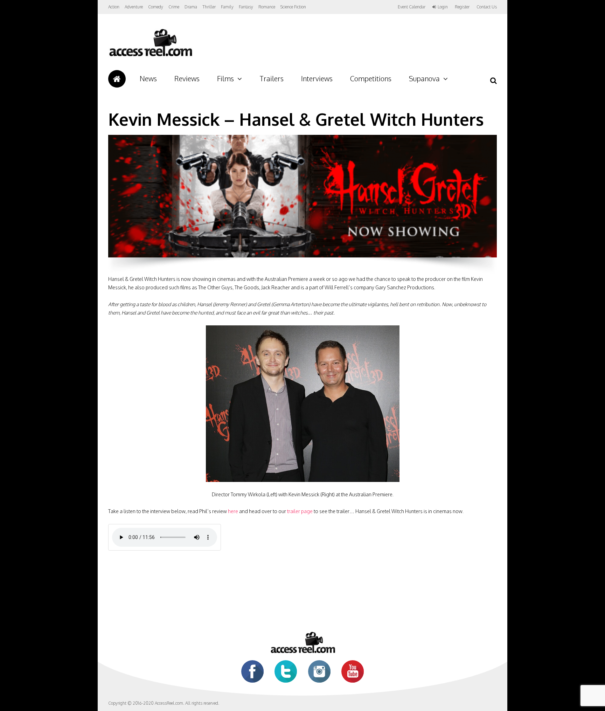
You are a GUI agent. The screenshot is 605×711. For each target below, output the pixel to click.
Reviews (187, 78)
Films (225, 78)
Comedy (155, 6)
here (233, 511)
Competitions (370, 78)
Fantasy (246, 6)
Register (462, 7)
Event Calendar (411, 6)
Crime (173, 6)
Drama (191, 6)
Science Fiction (293, 6)
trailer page (300, 511)
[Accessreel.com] (150, 56)
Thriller (209, 6)
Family (227, 6)
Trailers (271, 78)
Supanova (424, 78)
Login (443, 7)
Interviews (317, 78)
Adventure (134, 6)
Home (117, 79)
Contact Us (487, 6)
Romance (266, 6)
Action (113, 6)
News (148, 78)
